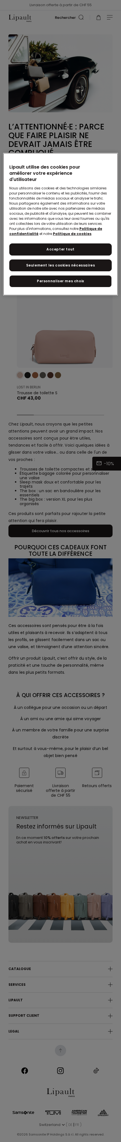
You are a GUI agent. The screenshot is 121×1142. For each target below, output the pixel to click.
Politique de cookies (72, 233)
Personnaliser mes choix (60, 281)
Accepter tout (60, 249)
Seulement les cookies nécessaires (60, 265)
